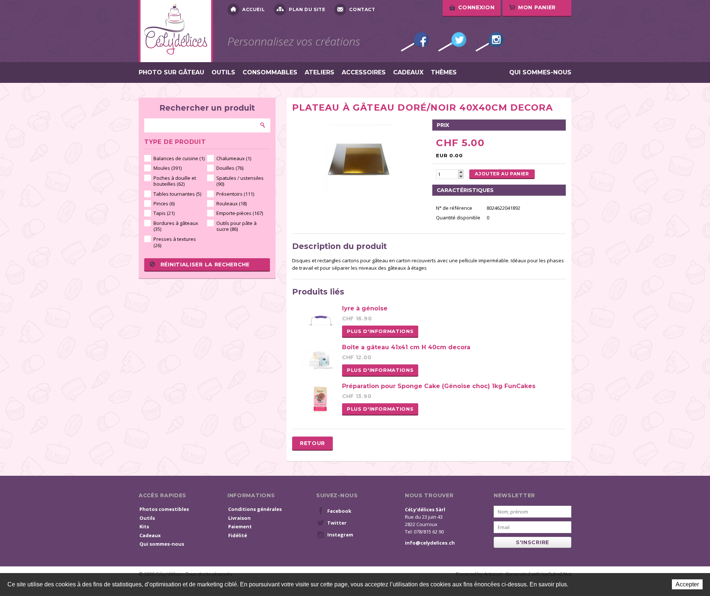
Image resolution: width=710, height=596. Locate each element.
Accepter (687, 584)
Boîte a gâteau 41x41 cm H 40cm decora (406, 347)
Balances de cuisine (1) (178, 158)
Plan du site (307, 9)
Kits (144, 526)
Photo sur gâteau (171, 72)
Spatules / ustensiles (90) (240, 181)
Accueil (253, 9)
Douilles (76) (229, 168)
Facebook (415, 41)
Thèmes (444, 72)
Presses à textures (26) (174, 242)
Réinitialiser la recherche (205, 264)
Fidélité (237, 535)
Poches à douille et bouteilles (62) (174, 181)
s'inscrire (532, 542)
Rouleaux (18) (231, 203)
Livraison (239, 518)
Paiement (240, 526)
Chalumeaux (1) (233, 158)
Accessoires (364, 72)
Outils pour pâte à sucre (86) (236, 226)
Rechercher (263, 125)
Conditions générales (255, 509)
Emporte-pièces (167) (239, 213)
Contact (362, 9)
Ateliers (319, 72)
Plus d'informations (380, 331)
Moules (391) (167, 168)
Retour (312, 443)
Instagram (490, 41)
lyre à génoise (365, 308)
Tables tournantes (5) (177, 194)
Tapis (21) (164, 213)
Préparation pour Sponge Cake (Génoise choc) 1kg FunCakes (438, 386)
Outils (223, 72)
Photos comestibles (164, 509)
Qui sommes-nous (540, 72)
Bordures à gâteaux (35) (175, 226)
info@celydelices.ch (430, 542)
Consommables (270, 72)
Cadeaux (408, 72)
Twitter (452, 41)
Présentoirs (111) (235, 194)
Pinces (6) (164, 203)
